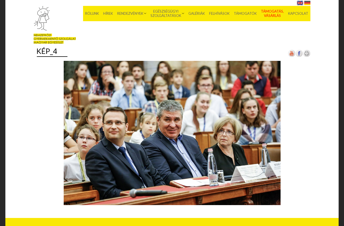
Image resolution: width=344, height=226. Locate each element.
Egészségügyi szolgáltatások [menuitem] (165, 13)
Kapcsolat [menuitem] (298, 13)
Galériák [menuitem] (196, 13)
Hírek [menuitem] (108, 13)
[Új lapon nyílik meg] (299, 56)
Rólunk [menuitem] (92, 13)
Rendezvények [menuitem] (130, 13)
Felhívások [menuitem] (219, 13)
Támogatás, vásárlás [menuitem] (272, 13)
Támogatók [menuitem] (245, 13)
